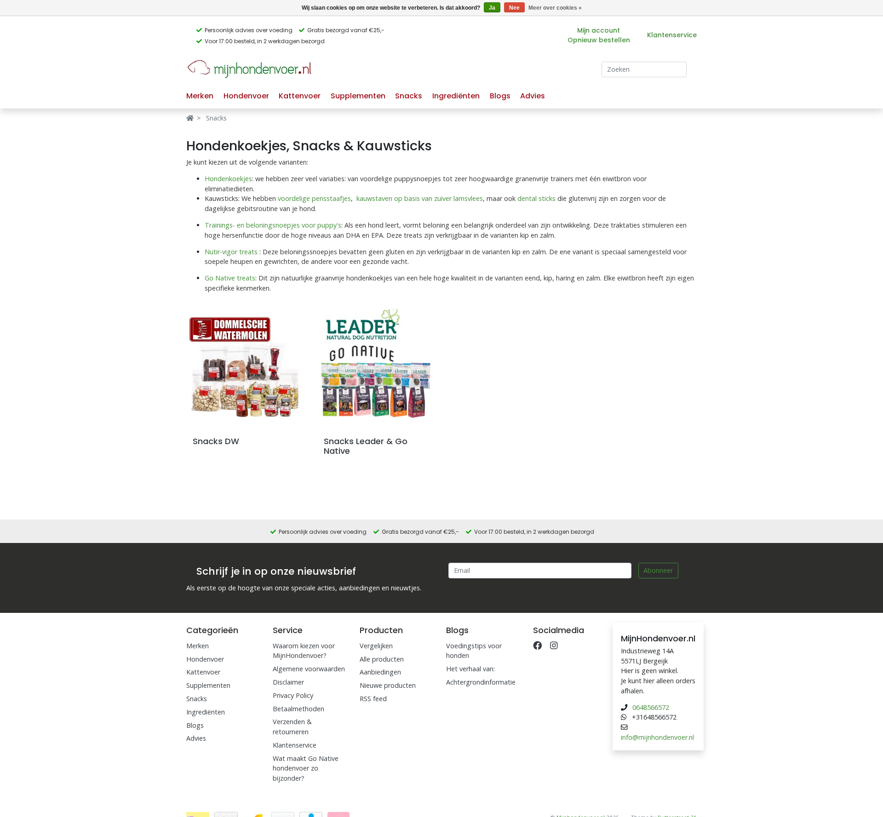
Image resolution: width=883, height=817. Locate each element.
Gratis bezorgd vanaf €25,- (345, 30)
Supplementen (358, 96)
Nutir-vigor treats (231, 251)
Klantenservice (672, 35)
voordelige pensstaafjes (314, 198)
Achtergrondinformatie (481, 682)
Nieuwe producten (388, 685)
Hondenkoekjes (228, 178)
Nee (514, 8)
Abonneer (658, 570)
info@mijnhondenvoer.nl (657, 737)
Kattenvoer (300, 96)
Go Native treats (230, 278)
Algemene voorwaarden (309, 668)
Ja (492, 8)
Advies (532, 96)
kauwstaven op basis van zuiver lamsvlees (419, 198)
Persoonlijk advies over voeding (248, 30)
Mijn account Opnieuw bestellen (599, 35)
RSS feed (373, 698)
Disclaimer (288, 682)
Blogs (500, 96)
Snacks (408, 96)
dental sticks (536, 198)
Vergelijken (376, 645)
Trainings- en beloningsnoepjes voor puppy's (273, 225)
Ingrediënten (456, 96)
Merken (199, 96)
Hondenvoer (246, 96)
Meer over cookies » (555, 8)
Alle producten (382, 659)
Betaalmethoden (298, 708)
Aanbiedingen (380, 672)
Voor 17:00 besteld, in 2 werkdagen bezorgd (265, 41)
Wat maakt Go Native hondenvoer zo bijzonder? (305, 768)
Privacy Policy (293, 695)
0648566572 (650, 707)
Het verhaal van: (470, 668)
